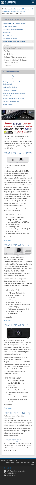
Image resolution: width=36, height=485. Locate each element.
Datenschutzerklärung (22, 462)
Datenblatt (8, 240)
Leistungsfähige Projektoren (13, 48)
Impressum (10, 462)
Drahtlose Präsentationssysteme (15, 57)
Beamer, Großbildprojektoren (12, 29)
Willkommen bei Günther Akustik (13, 98)
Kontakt (31, 465)
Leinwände (7, 45)
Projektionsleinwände (9, 26)
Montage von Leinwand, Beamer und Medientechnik (14, 83)
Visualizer (7, 51)
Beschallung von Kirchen (10, 101)
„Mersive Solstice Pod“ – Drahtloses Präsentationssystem (15, 61)
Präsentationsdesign (9, 38)
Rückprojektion (7, 32)
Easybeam (7, 65)
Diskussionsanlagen (9, 76)
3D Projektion (7, 35)
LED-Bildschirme (9, 54)
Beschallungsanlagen (9, 90)
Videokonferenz (7, 104)
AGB (33, 462)
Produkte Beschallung (9, 87)
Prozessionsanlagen (9, 79)
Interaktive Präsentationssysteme (14, 23)
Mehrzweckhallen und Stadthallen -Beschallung (14, 94)
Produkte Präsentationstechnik (13, 41)
